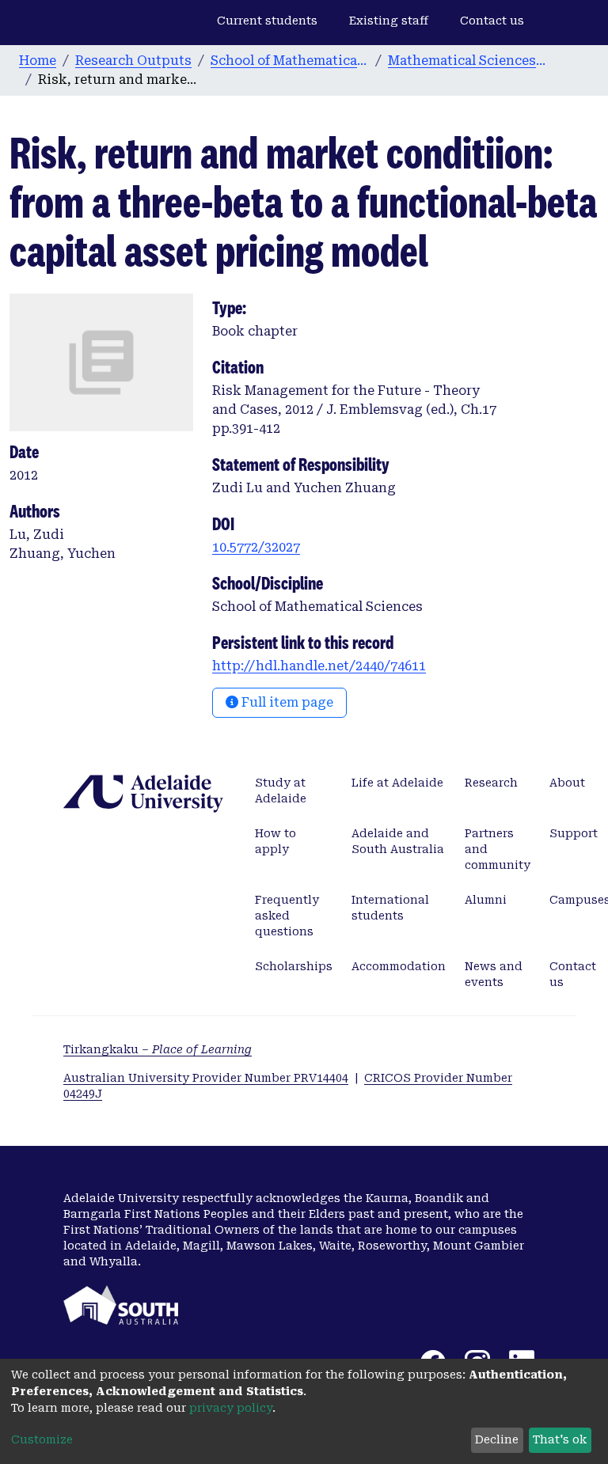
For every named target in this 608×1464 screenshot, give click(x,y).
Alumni (486, 899)
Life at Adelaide (397, 782)
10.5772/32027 (256, 547)
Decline (497, 1439)
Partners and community (497, 849)
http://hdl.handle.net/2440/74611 (319, 665)
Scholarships (293, 966)
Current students (267, 20)
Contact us (492, 20)
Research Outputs (133, 60)
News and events (493, 974)
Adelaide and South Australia (398, 841)
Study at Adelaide (280, 790)
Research (491, 782)
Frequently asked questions (287, 915)
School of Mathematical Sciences (290, 60)
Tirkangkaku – (157, 1049)
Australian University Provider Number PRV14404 (205, 1077)
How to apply (275, 841)
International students (390, 907)
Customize (42, 1439)
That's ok (560, 1439)
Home (37, 60)
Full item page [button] (285, 702)
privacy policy (230, 1407)
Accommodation (399, 966)
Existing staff (388, 20)
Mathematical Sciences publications (467, 60)
